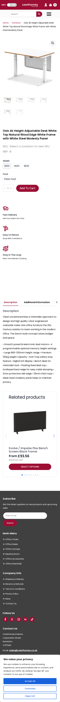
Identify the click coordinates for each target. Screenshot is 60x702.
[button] (53, 43)
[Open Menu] (49, 14)
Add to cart (27, 188)
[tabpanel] (30, 346)
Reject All (30, 696)
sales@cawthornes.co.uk (23, 650)
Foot (5, 174)
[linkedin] (25, 619)
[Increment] (11, 188)
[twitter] (12, 619)
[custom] (32, 619)
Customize (30, 688)
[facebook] (5, 619)
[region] (30, 678)
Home (6, 22)
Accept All (30, 681)
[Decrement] (5, 188)
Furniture (16, 22)
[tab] (10, 302)
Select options (30, 466)
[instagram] (18, 619)
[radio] (7, 166)
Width (6, 161)
